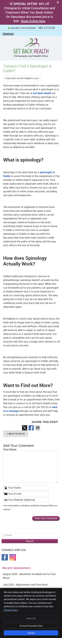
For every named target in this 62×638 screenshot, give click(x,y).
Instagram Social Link (13, 557)
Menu (9, 34)
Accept (31, 633)
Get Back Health (42, 93)
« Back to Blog (16, 433)
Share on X (25, 427)
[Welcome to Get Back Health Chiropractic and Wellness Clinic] (31, 56)
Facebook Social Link (5, 557)
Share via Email (38, 427)
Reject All (31, 618)
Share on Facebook (31, 427)
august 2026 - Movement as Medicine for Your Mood (29, 576)
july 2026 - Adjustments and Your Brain (25, 584)
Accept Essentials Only (31, 625)
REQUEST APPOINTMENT (23, 28)
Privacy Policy (11, 610)
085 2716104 (46, 28)
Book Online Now (33, 21)
